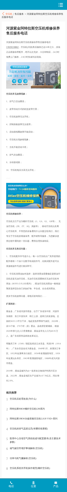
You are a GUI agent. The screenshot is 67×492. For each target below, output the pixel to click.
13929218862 (12, 47)
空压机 (16, 5)
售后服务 (19, 14)
